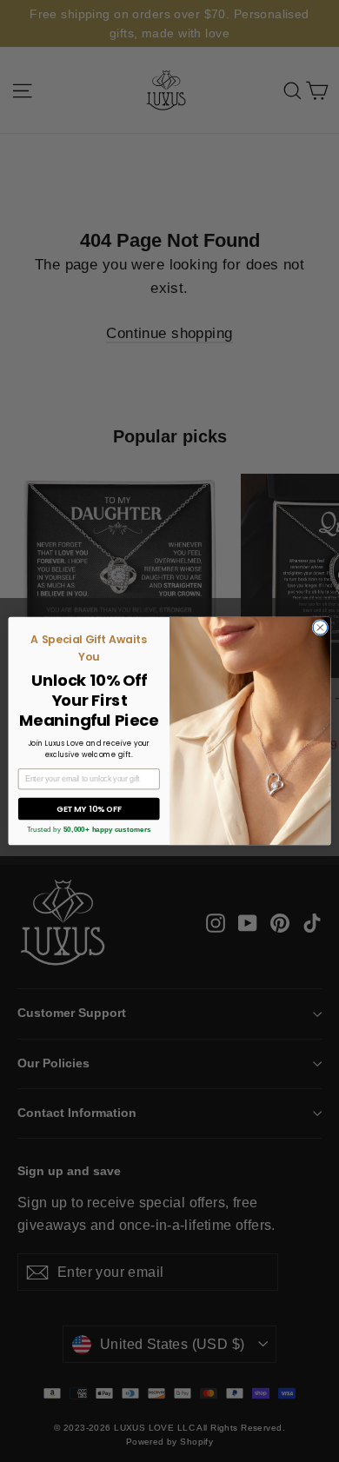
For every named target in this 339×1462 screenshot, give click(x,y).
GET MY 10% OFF (89, 808)
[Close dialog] (320, 627)
